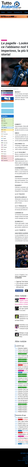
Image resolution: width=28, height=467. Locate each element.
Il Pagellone (21, 274)
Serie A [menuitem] (9, 12)
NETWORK (23, 453)
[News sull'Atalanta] (11, 4)
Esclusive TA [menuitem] (18, 12)
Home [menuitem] (3, 12)
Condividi (20, 290)
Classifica (4, 116)
